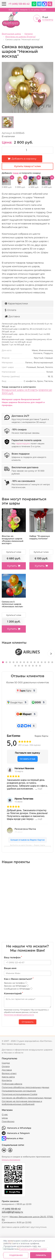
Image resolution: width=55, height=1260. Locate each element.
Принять (41, 1255)
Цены (5, 1118)
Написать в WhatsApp (19, 1128)
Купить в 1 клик (13, 552)
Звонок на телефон (14, 983)
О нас (5, 1114)
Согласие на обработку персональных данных (26, 1097)
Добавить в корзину (24, 158)
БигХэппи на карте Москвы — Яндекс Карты (27, 845)
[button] (3, 662)
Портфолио (8, 1121)
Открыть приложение (11, 1160)
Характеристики (18, 303)
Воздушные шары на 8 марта (19, 390)
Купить (12, 565)
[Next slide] (51, 653)
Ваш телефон (13, 957)
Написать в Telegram (18, 1133)
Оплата (11, 310)
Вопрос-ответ (9, 1073)
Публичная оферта (12, 1084)
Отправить (27, 1022)
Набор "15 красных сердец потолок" (39, 537)
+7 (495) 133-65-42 (18, 3)
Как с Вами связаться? (18, 978)
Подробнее (16, 1255)
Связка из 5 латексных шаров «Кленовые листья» (12, 604)
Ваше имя (10, 968)
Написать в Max (14, 1138)
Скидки (6, 1063)
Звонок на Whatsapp (15, 986)
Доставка (14, 316)
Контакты (7, 1080)
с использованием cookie (33, 1249)
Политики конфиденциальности (19, 1015)
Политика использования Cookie (19, 1094)
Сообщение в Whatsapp (17, 988)
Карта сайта (8, 1077)
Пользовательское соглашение (19, 1090)
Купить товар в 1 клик (27, 166)
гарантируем (23, 443)
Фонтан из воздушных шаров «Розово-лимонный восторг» (12, 540)
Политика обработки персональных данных (25, 1087)
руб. (27, 10)
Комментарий (13, 993)
